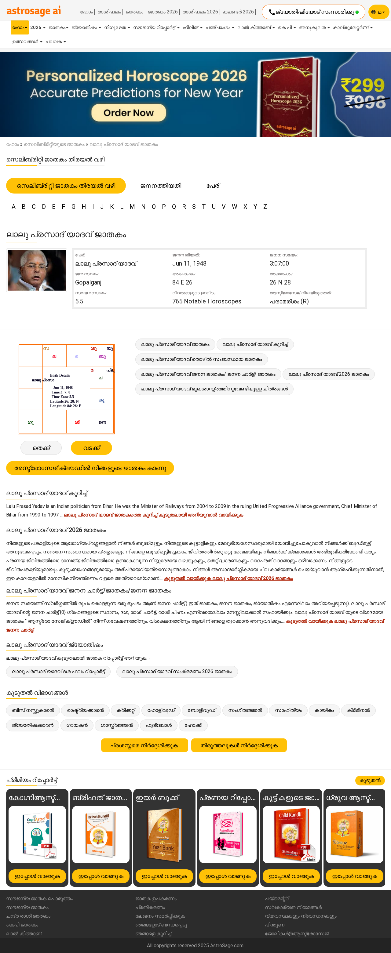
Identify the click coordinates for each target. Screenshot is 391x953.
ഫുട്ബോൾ (159, 725)
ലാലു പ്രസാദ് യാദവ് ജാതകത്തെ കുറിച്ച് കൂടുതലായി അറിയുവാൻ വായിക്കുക (153, 515)
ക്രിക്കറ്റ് (125, 710)
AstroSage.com (226, 945)
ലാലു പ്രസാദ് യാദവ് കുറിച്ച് (255, 344)
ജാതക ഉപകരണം (156, 898)
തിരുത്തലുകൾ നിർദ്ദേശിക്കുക (239, 745)
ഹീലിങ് (191, 27)
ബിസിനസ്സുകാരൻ (33, 710)
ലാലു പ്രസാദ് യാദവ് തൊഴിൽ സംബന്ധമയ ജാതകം (201, 359)
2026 (36, 27)
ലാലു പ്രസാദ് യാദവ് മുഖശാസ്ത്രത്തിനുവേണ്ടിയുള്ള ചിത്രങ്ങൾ (214, 389)
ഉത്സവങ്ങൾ (25, 41)
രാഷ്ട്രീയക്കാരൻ (85, 710)
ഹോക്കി (193, 725)
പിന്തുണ (274, 925)
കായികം (324, 710)
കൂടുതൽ (370, 780)
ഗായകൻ (77, 725)
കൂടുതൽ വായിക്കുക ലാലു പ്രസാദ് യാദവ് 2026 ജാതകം (228, 578)
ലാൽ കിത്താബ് (254, 27)
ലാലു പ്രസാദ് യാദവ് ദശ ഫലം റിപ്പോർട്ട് (58, 671)
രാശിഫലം (109, 12)
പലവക (54, 41)
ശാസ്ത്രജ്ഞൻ (116, 725)
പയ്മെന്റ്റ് (277, 898)
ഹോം (86, 12)
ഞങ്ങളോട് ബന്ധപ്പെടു (161, 925)
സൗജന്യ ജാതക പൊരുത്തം (39, 898)
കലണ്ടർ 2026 (238, 12)
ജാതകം (134, 12)
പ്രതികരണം (150, 907)
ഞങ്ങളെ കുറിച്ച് (153, 934)
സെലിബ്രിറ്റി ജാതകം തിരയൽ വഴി (66, 185)
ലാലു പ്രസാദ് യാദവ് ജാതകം (175, 344)
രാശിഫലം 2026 (200, 12)
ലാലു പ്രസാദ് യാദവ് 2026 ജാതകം (328, 374)
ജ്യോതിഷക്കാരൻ (32, 725)
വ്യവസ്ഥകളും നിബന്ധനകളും (301, 916)
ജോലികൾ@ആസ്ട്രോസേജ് (296, 934)
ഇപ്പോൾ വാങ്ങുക (37, 876)
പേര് (212, 185)
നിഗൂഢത (115, 27)
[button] (29, 94)
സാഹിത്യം (288, 710)
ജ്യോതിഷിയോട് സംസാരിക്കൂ (311, 12)
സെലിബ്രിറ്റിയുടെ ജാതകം (54, 144)
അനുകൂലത (313, 27)
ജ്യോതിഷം (84, 27)
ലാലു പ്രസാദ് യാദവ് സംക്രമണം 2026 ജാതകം (177, 671)
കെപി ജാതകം (22, 925)
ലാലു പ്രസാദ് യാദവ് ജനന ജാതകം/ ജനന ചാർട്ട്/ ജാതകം (208, 374)
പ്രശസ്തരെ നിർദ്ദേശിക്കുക (144, 745)
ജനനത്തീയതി (160, 185)
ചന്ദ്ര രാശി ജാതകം (28, 916)
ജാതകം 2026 (163, 12)
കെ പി (285, 27)
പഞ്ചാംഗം (218, 27)
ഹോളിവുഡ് (161, 710)
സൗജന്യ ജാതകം (27, 907)
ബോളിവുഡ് (201, 710)
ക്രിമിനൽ (358, 710)
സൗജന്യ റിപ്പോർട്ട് (155, 27)
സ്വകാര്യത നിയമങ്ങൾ (293, 907)
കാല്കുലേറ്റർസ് (351, 27)
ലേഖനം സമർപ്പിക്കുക (160, 916)
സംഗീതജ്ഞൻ (245, 710)
